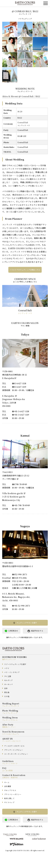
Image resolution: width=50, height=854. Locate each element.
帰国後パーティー (9, 727)
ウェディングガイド (10, 763)
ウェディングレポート (10, 706)
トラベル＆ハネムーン (10, 734)
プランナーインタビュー (13, 750)
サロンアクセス (10, 790)
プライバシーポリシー (12, 794)
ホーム (6, 782)
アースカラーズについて (11, 741)
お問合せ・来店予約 (10, 777)
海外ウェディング (9, 659)
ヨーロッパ (8, 684)
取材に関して (9, 798)
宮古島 (6, 692)
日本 (6, 688)
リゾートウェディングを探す (15, 664)
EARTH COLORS (23, 850)
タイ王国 (7, 676)
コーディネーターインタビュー (16, 754)
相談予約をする (37, 630)
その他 (6, 696)
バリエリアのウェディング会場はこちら (25, 270)
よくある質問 (7, 770)
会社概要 (7, 786)
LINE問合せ (13, 630)
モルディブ (8, 680)
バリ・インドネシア (12, 672)
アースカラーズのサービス (14, 746)
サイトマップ (9, 802)
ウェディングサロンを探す (27, 622)
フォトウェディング (9, 713)
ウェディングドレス (10, 720)
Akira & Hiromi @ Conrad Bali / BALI (21, 96)
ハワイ (6, 668)
